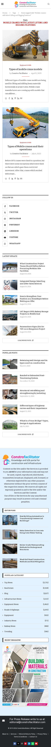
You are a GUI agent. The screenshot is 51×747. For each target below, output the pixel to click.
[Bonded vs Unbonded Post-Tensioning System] (9, 379)
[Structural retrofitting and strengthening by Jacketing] (9, 394)
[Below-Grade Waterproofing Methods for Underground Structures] (9, 549)
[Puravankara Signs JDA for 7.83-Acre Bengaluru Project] (9, 330)
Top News (26, 583)
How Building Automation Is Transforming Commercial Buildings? (32, 518)
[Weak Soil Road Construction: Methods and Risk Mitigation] (9, 563)
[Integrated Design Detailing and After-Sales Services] (9, 285)
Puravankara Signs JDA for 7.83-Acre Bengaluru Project (32, 328)
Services (14, 734)
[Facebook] (14, 743)
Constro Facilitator (20, 73)
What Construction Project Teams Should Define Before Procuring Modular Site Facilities (32, 267)
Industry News (26, 621)
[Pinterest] (25, 743)
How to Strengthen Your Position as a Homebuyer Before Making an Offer (34, 298)
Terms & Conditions (20, 737)
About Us (5, 734)
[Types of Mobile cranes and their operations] (25, 122)
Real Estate (26, 588)
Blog (26, 593)
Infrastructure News (26, 599)
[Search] (48, 4)
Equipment (26, 615)
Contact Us (33, 737)
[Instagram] (21, 743)
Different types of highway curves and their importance (33, 407)
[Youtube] (36, 743)
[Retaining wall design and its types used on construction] (9, 364)
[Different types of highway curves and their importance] (9, 409)
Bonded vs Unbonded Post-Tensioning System (32, 376)
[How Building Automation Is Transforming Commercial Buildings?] (9, 520)
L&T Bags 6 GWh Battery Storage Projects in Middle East (34, 313)
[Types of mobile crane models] (25, 45)
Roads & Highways (26, 610)
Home (4, 13)
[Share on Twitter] (12, 98)
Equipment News (26, 604)
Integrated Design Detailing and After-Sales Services (32, 282)
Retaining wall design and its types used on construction (33, 361)
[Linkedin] (29, 743)
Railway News (26, 626)
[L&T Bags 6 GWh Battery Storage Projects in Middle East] (9, 315)
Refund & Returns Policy (27, 734)
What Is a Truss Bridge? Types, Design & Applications (34, 422)
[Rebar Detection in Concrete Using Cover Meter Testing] (9, 534)
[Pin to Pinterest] (15, 98)
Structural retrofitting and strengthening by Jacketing (33, 391)
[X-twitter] (18, 743)
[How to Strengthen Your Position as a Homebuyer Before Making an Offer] (9, 300)
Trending (26, 632)
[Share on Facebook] (9, 98)
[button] (5, 675)
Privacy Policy (42, 734)
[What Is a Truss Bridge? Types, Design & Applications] (9, 424)
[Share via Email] (21, 98)
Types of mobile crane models (25, 69)
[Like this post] (6, 99)
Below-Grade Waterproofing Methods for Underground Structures (32, 547)
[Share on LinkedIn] (18, 98)
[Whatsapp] (32, 743)
